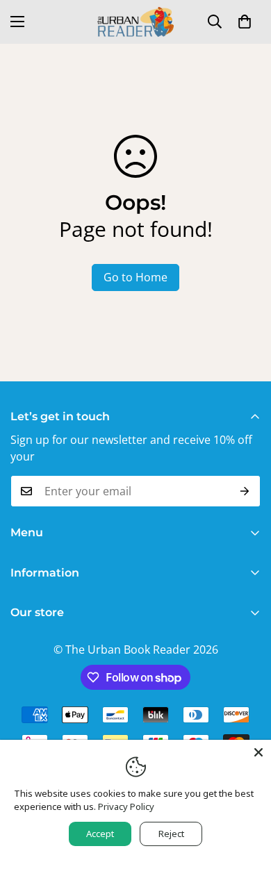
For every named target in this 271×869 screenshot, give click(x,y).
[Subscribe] (245, 491)
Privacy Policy (126, 806)
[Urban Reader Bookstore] (135, 22)
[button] (245, 22)
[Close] (258, 752)
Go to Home (135, 277)
